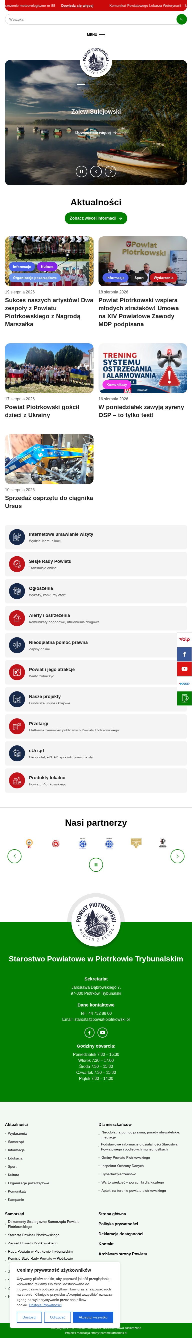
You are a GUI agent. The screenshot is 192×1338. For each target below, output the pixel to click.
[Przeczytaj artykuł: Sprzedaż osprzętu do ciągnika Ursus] (49, 459)
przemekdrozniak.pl (113, 1333)
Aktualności (16, 1124)
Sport (139, 278)
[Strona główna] (96, 922)
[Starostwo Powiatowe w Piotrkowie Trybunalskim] (96, 61)
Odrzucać (57, 1317)
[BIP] (184, 639)
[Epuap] (184, 684)
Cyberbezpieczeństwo (119, 1174)
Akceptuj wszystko (93, 1317)
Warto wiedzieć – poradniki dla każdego (133, 1182)
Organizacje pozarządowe (35, 278)
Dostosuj (29, 1317)
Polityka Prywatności (45, 1305)
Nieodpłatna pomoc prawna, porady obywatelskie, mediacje (141, 1134)
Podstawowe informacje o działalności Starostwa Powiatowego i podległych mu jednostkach (139, 1146)
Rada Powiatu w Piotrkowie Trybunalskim (40, 1251)
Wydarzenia (164, 278)
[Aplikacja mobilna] (184, 698)
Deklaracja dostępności (120, 1234)
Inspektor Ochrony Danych (123, 1166)
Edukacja (15, 1158)
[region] (65, 1295)
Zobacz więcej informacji (93, 218)
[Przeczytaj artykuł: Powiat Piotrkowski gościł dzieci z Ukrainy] (49, 368)
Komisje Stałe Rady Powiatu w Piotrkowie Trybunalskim (40, 1260)
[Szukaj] (181, 19)
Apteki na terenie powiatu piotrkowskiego (134, 1191)
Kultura (47, 267)
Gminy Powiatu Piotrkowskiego (126, 1157)
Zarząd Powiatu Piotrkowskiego (33, 1243)
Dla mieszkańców (115, 1124)
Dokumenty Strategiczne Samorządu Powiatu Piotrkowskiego (44, 1224)
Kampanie (16, 1200)
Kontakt (106, 1244)
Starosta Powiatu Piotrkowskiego (34, 1235)
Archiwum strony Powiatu (122, 1254)
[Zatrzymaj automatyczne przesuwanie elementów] (96, 865)
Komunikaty (116, 385)
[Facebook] (184, 654)
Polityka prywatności (118, 1224)
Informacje (22, 267)
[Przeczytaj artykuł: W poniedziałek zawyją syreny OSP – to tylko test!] (142, 368)
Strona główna (112, 1214)
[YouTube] (184, 669)
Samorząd (16, 1142)
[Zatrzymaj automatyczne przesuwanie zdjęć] (81, 171)
